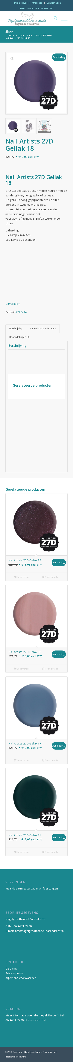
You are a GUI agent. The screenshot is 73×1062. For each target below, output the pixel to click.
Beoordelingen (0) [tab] (19, 337)
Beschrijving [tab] (15, 328)
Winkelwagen (54, 2)
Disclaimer (12, 968)
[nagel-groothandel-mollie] (30, 18)
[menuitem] (20, 3)
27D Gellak (21, 312)
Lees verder (22, 577)
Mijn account (20, 2)
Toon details (51, 577)
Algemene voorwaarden (20, 978)
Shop (9, 31)
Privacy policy (14, 973)
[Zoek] (53, 18)
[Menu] (62, 18)
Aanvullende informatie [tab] (43, 328)
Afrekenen (37, 2)
